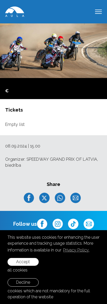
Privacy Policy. (76, 250)
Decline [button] (23, 282)
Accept (23, 261)
